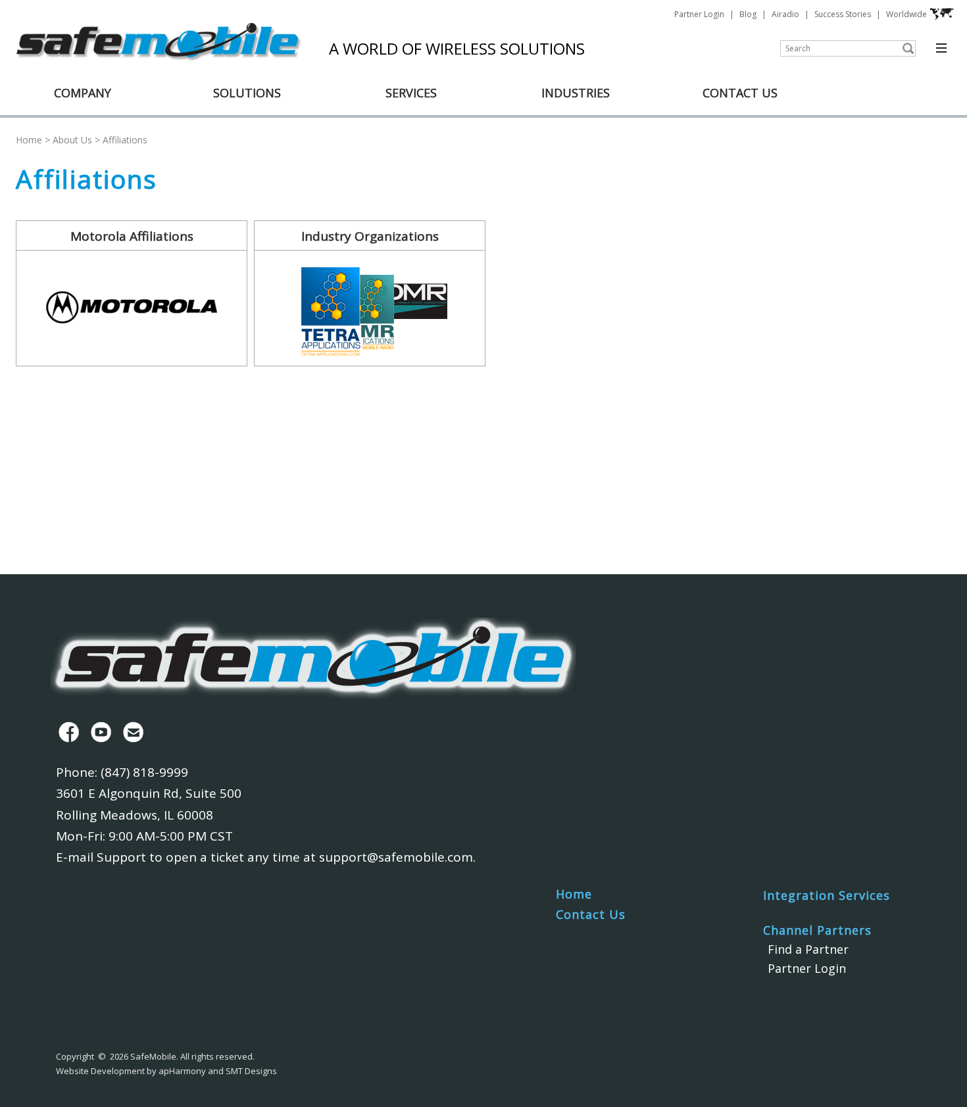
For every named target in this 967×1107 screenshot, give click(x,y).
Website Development (100, 1071)
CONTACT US (740, 93)
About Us (72, 140)
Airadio (785, 14)
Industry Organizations (370, 236)
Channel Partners (817, 930)
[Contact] (130, 732)
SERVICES (411, 93)
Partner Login (699, 14)
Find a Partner (808, 949)
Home (29, 140)
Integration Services (826, 895)
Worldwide (906, 14)
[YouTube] (98, 732)
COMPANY (82, 93)
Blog (747, 14)
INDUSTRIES (575, 93)
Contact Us (591, 914)
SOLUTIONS (247, 93)
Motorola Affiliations (131, 236)
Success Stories (842, 14)
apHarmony (182, 1071)
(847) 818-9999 (144, 772)
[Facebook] (66, 732)
